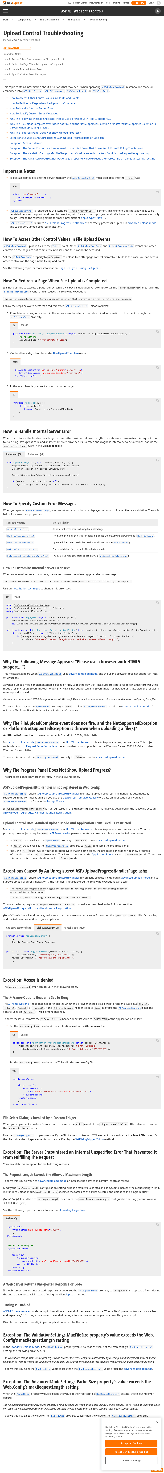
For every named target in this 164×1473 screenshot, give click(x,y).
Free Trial (139, 2)
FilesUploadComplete (121, 246)
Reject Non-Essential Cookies (131, 1451)
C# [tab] (14, 325)
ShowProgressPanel (47, 757)
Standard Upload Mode (25, 1347)
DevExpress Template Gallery (80, 797)
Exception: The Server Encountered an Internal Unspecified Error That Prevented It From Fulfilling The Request (76, 148)
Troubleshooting (98, 19)
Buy (69, 2)
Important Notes (12, 53)
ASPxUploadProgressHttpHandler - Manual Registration (37, 812)
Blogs (108, 2)
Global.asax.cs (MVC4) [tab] (75, 927)
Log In (151, 2)
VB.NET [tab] (24, 325)
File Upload (74, 19)
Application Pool (101, 854)
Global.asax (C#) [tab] (14, 454)
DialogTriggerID (23, 1135)
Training (116, 2)
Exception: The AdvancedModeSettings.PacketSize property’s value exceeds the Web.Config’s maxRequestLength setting (82, 158)
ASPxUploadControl (113, 87)
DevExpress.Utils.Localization (32, 611)
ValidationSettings (37, 510)
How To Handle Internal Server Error (23, 69)
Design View (54, 801)
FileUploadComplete (89, 246)
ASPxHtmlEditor (32, 91)
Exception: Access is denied (26, 143)
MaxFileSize (55, 1347)
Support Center (80, 2)
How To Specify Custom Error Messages (25, 74)
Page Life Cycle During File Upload (79, 268)
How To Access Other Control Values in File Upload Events (34, 59)
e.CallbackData (20, 317)
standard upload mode (136, 706)
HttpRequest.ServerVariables (38, 746)
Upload (70, 1294)
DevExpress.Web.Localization (31, 605)
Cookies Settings (131, 1460)
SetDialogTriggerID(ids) (89, 1139)
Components (24, 19)
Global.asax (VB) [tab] (36, 454)
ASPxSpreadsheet (76, 91)
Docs (5, 19)
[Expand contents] (5, 79)
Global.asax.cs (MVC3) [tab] (48, 927)
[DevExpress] (13, 3)
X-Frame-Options (18, 1003)
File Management (49, 19)
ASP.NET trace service (16, 1311)
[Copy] (157, 192)
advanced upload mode (142, 223)
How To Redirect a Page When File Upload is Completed (33, 64)
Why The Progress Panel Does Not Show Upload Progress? (45, 132)
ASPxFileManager (54, 91)
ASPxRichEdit (100, 91)
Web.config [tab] (11, 1218)
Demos (126, 2)
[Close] (157, 1422)
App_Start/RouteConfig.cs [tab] (18, 927)
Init (54, 246)
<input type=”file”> (91, 218)
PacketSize (22, 1393)
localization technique (26, 588)
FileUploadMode (22, 257)
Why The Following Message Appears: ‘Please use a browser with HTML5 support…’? (60, 119)
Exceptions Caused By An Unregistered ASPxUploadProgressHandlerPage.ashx (57, 138)
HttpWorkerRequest (78, 742)
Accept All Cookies (131, 1443)
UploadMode (42, 706)
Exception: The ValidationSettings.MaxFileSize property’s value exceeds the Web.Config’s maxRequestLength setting (80, 153)
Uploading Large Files (72, 1210)
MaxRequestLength (140, 1347)
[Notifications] (159, 3)
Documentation (96, 2)
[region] (131, 1444)
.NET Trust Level (58, 833)
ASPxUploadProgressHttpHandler (65, 223)
